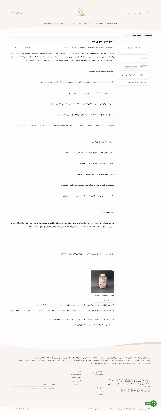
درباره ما (100, 395)
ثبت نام (51, 389)
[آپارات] (135, 391)
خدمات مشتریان (62, 23)
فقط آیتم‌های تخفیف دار (130, 75)
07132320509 (126, 382)
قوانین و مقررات (76, 381)
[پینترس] (121, 391)
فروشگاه (48, 23)
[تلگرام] (141, 391)
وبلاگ (101, 391)
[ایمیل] (125, 391)
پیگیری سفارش (76, 377)
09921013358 (136, 382)
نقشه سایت (76, 23)
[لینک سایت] (128, 391)
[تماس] (131, 391)
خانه (86, 23)
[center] (148, 13)
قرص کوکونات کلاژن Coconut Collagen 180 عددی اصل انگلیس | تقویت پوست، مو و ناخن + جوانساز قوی (104, 295)
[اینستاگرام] (148, 391)
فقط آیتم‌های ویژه (133, 82)
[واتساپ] (138, 391)
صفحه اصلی (110, 23)
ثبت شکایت (77, 385)
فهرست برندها (136, 35)
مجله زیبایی (96, 23)
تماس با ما (99, 398)
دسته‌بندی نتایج (134, 47)
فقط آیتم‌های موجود (131, 67)
